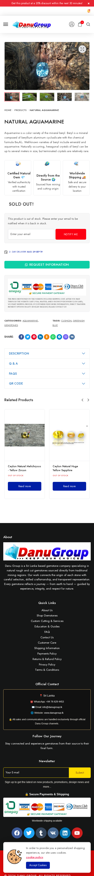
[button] (82, 400)
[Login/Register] (71, 24)
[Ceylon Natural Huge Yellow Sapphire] (42, 435)
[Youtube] (77, 832)
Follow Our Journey (47, 736)
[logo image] (32, 24)
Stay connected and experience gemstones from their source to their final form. (47, 745)
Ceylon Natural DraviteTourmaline (80, 468)
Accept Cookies (38, 865)
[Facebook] (17, 832)
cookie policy (34, 857)
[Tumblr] (41, 832)
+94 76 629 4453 (55, 701)
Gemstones (11, 325)
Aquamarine (30, 320)
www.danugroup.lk (54, 712)
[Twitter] (29, 832)
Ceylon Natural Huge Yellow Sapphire (37, 468)
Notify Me (71, 234)
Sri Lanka (49, 695)
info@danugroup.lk (52, 707)
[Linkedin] (65, 832)
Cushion (66, 320)
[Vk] (53, 832)
